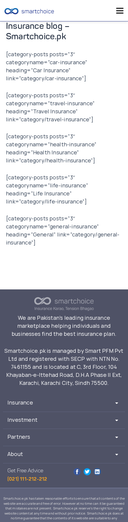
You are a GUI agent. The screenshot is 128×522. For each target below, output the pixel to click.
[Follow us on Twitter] (87, 471)
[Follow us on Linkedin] (97, 471)
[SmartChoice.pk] (29, 10)
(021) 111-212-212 (27, 479)
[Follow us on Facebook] (77, 471)
